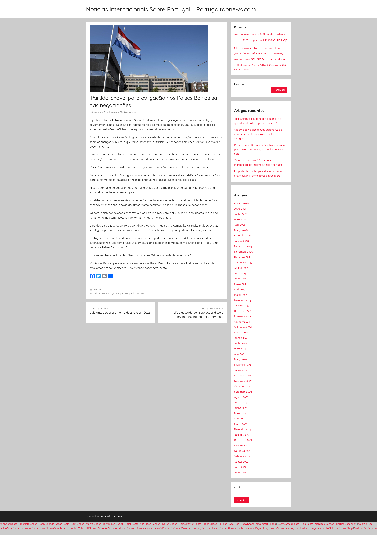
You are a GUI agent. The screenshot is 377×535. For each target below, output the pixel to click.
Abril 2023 (239, 418)
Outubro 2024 (242, 321)
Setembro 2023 (243, 391)
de (245, 39)
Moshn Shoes (126, 528)
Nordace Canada (324, 523)
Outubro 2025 (242, 257)
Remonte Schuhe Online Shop (335, 528)
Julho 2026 (240, 208)
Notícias (98, 289)
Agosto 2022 (241, 461)
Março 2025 (240, 294)
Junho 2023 (240, 407)
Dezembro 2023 (243, 375)
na (265, 59)
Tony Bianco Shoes (273, 528)
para (126, 293)
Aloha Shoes (210, 523)
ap (243, 34)
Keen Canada (46, 523)
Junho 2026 (240, 214)
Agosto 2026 (241, 203)
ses (142, 293)
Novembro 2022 (243, 445)
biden (247, 34)
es (241, 48)
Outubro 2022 (242, 450)
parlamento (247, 65)
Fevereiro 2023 (242, 429)
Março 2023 (240, 424)
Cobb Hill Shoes (87, 528)
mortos (241, 60)
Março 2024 (240, 359)
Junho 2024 (240, 343)
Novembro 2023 (243, 381)
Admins (133, 112)
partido (132, 293)
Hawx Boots (219, 528)
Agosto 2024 (241, 332)
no (284, 59)
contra (236, 41)
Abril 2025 (239, 289)
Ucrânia (246, 69)
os (235, 65)
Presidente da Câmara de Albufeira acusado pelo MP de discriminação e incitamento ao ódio (259, 149)
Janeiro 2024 (241, 370)
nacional (274, 59)
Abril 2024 (239, 354)
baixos (97, 293)
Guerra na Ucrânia (253, 53)
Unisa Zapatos (144, 528)
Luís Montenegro (277, 53)
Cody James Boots (288, 523)
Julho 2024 (240, 337)
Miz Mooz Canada (150, 523)
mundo (257, 59)
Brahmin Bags (253, 528)
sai (138, 293)
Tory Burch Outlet (113, 523)
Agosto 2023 (241, 397)
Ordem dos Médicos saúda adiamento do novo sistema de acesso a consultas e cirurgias (258, 134)
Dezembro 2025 (243, 246)
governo (238, 53)
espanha (246, 48)
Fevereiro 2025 (242, 300)
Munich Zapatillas (229, 523)
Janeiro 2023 (241, 434)
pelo (257, 65)
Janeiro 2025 (241, 305)
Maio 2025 (240, 284)
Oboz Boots (62, 523)
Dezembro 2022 (243, 440)
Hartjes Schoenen (346, 523)
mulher (247, 60)
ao (241, 34)
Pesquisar (239, 84)
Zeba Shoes (247, 523)
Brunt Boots (131, 523)
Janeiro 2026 (241, 240)
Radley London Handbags (301, 528)
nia (282, 60)
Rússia (237, 69)
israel (266, 53)
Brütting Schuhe (201, 528)
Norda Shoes (169, 523)
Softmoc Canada (180, 528)
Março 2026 (241, 230)
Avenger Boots (8, 523)
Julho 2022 (240, 467)
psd (280, 65)
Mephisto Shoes (28, 523)
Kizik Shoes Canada (51, 528)
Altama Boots (235, 528)
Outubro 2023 (242, 386)
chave (104, 293)
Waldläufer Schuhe (365, 528)
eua (253, 47)
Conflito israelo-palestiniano (272, 34)
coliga (111, 293)
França (269, 48)
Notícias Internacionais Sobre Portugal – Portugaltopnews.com (171, 9)
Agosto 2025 (241, 267)
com (257, 34)
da (241, 40)
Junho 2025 (240, 278)
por (269, 64)
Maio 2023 (240, 413)
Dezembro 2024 (243, 311)
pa (121, 293)
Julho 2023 (240, 402)
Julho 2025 (240, 273)
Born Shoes (77, 523)
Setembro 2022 (243, 456)
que (284, 64)
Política (263, 65)
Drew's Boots (161, 528)
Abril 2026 (239, 224)
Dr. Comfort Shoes (265, 523)
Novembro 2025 (243, 251)
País (253, 65)
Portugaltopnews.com (112, 516)
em (236, 48)
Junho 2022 (240, 472)
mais (236, 60)
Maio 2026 (240, 219)
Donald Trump (275, 40)
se (242, 69)
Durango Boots (29, 528)
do (261, 40)
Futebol (276, 48)
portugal (274, 65)
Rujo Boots (70, 528)
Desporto (254, 40)
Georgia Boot (365, 523)
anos (236, 34)
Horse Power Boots (190, 523)
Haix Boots (307, 523)
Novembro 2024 (243, 316)
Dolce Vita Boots (9, 528)
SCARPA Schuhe (107, 528)
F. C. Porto (262, 48)
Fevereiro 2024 (242, 364)
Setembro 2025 (243, 262)
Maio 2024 (240, 348)
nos (117, 293)
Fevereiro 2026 (242, 235)
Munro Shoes (93, 523)
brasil (252, 34)
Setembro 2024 (243, 327)
